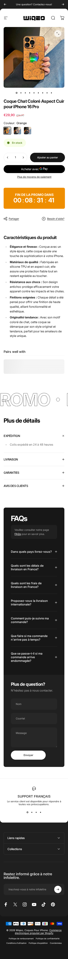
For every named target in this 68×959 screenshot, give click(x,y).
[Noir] (27, 130)
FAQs (18, 533)
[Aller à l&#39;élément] (17, 93)
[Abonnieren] (57, 889)
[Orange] (7, 130)
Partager (14, 218)
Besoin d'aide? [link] (55, 218)
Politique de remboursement (21, 938)
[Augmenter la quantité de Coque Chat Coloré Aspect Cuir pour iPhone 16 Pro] (23, 157)
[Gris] (17, 130)
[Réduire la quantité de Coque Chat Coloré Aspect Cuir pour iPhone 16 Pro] (7, 157)
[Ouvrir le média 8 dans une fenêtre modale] (57, 33)
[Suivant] (63, 4)
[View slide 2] (32, 812)
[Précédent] (5, 4)
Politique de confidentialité (47, 938)
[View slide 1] (27, 812)
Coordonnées (56, 943)
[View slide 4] (40, 812)
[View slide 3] (36, 812)
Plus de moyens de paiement (34, 176)
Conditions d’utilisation (16, 943)
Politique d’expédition (38, 943)
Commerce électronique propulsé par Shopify (38, 932)
